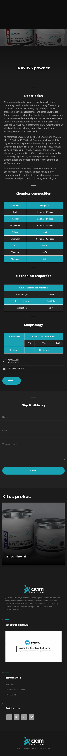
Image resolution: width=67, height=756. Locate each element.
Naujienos (10, 685)
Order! (11, 380)
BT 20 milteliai (16, 556)
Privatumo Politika (15, 690)
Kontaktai (10, 695)
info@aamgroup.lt (17, 368)
